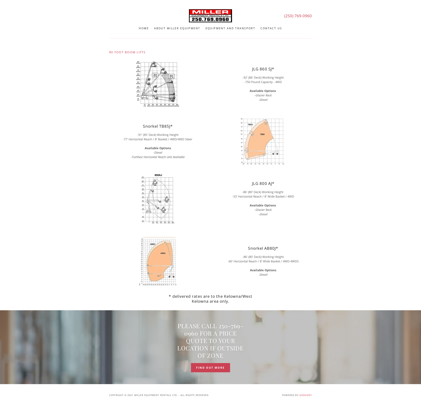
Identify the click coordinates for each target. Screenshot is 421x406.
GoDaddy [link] (305, 395)
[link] (210, 15)
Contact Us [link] (271, 28)
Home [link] (144, 28)
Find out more (210, 367)
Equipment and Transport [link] (230, 28)
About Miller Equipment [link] (177, 28)
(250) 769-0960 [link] (298, 15)
